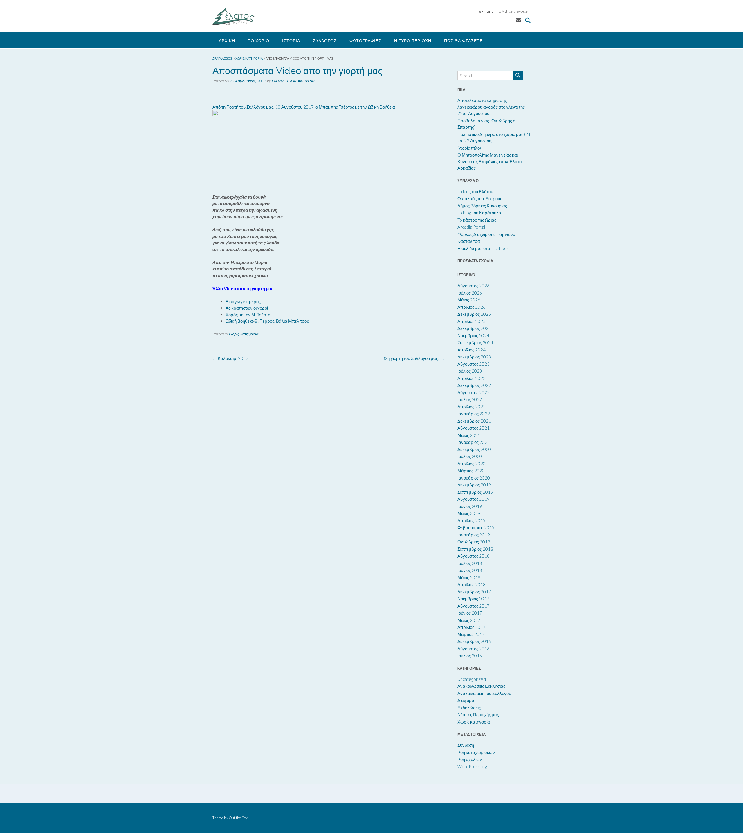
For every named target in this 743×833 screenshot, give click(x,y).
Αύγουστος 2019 (473, 499)
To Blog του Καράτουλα (479, 212)
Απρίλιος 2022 (471, 406)
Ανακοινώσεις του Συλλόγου (484, 693)
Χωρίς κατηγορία (243, 333)
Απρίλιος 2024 (471, 349)
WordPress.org (472, 766)
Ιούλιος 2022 (469, 399)
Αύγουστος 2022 (473, 392)
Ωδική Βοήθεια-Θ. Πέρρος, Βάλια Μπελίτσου (267, 321)
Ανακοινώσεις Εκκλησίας (481, 686)
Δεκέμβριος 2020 (474, 449)
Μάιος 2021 (468, 435)
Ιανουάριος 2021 (473, 442)
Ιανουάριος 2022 (473, 413)
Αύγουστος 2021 (473, 427)
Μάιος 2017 (468, 620)
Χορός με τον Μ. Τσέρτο (248, 314)
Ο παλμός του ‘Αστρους (479, 198)
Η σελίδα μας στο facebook (483, 248)
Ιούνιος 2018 (469, 570)
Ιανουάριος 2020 (473, 477)
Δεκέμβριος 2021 (474, 420)
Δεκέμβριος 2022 (474, 385)
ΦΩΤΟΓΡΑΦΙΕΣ (365, 40)
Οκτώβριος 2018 (473, 541)
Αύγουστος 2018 (473, 556)
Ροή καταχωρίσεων (476, 752)
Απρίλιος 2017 (471, 627)
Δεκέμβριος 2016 (474, 641)
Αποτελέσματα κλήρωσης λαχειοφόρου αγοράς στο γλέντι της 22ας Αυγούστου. (491, 107)
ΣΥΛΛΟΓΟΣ (325, 40)
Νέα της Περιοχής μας (478, 714)
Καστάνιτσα (468, 241)
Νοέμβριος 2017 (473, 598)
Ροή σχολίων (469, 759)
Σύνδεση (465, 745)
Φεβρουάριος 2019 (476, 527)
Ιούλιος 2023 (469, 371)
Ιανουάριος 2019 (473, 534)
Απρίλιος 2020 (471, 463)
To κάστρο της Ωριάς (476, 219)
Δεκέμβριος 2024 (474, 328)
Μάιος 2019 (468, 513)
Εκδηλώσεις (469, 707)
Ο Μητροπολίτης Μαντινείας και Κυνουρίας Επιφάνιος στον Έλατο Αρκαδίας (489, 161)
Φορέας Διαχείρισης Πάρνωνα (486, 234)
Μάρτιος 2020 (471, 470)
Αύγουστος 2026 (473, 285)
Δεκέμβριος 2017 (474, 591)
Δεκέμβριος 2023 (474, 356)
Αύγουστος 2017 (473, 605)
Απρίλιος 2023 (471, 378)
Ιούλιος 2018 (469, 563)
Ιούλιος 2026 (469, 292)
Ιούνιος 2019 (469, 506)
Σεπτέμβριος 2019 (475, 492)
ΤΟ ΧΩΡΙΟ (258, 40)
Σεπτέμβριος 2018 (475, 549)
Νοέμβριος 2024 (473, 335)
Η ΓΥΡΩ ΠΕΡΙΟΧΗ (412, 40)
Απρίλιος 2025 (471, 321)
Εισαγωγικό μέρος (243, 301)
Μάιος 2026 (468, 299)
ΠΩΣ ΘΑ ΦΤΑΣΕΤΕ (463, 40)
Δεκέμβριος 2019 (474, 484)
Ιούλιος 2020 (469, 456)
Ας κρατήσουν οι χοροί (247, 307)
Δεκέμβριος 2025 (474, 314)
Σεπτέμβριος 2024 (475, 342)
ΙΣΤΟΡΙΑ (291, 40)
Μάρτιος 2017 (471, 634)
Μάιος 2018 (468, 577)
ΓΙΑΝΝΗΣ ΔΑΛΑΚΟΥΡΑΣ (293, 80)
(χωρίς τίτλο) (469, 147)
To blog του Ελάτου (475, 191)
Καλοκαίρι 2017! (231, 358)
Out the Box (238, 818)
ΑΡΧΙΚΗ (227, 40)
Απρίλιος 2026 (471, 307)
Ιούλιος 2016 (469, 655)
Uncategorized (471, 679)
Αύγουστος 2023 (473, 364)
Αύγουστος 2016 (473, 648)
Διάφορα (465, 700)
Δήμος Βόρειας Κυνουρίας (482, 205)
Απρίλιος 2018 (471, 584)
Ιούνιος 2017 (469, 612)
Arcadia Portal (471, 226)
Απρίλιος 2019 (471, 520)
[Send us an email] (518, 20)
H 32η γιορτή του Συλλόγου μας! (411, 358)
